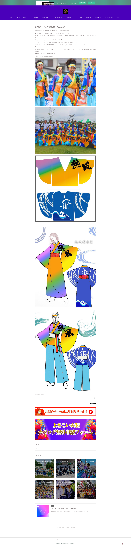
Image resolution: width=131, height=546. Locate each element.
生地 (81, 17)
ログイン (92, 2)
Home (11, 17)
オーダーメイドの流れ (21, 17)
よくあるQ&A (98, 17)
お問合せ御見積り (34, 17)
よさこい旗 (88, 17)
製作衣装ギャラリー (71, 17)
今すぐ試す (82, 2)
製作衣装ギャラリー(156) (39, 394)
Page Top (65, 534)
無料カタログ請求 (109, 17)
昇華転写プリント (46, 17)
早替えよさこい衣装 (58, 17)
